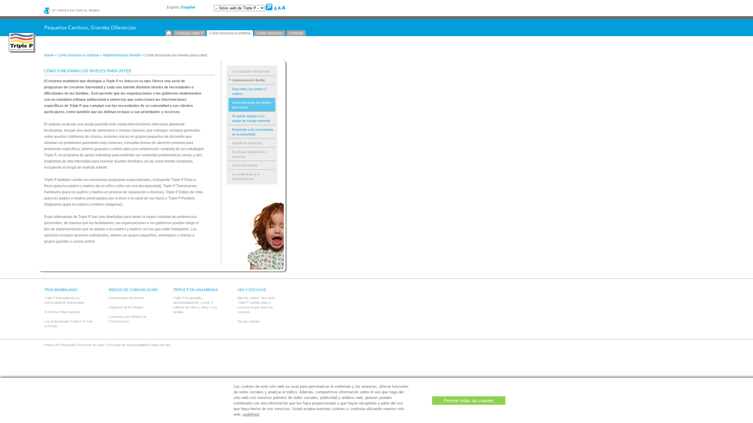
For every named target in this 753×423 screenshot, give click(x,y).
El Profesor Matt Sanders (62, 312)
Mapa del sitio (161, 345)
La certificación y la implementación (245, 176)
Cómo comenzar (269, 33)
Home (168, 33)
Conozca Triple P (189, 33)
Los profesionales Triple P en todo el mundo (68, 324)
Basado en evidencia (247, 143)
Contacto (296, 33)
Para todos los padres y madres (249, 91)
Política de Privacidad (59, 345)
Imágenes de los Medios (126, 307)
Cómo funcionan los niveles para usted (251, 105)
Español (188, 7)
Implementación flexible (122, 55)
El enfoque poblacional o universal (249, 154)
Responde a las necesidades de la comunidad (253, 132)
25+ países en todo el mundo (75, 10)
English (173, 7)
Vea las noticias (249, 321)
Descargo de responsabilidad (128, 345)
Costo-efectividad (244, 165)
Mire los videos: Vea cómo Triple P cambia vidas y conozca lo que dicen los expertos (256, 305)
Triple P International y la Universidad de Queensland (64, 300)
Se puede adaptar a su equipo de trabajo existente (251, 118)
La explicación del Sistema (251, 71)
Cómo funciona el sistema (230, 33)
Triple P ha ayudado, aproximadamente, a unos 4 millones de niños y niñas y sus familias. (195, 305)
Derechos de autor (90, 345)
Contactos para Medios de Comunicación (127, 319)
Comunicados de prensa (126, 298)
